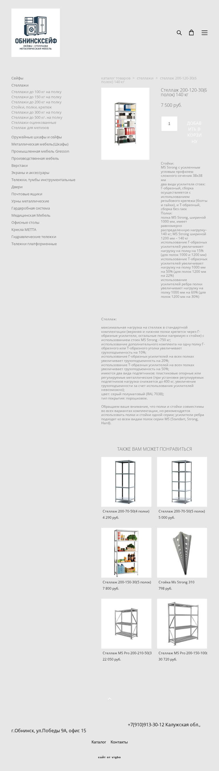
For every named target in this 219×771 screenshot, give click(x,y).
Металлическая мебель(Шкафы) (39, 144)
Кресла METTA (23, 229)
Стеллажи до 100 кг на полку (36, 91)
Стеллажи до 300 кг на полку (36, 112)
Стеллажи (20, 85)
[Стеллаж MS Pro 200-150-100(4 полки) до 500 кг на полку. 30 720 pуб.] (182, 624)
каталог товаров (115, 78)
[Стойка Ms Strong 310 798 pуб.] (182, 553)
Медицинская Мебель (30, 215)
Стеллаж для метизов (30, 127)
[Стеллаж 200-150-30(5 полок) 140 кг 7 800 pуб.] (126, 553)
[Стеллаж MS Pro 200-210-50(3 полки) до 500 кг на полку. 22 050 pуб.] (126, 624)
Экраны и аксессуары (30, 172)
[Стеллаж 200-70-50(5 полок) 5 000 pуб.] (182, 482)
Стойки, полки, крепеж (31, 107)
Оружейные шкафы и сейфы (36, 137)
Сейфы (17, 78)
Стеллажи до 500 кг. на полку (36, 117)
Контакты (119, 742)
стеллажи (145, 78)
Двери (17, 186)
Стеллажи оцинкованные (33, 122)
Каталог (99, 742)
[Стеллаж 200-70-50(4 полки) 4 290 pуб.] (126, 482)
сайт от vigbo (109, 757)
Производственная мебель (35, 158)
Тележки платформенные (34, 243)
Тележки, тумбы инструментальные (43, 179)
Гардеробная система (30, 208)
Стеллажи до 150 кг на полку (36, 96)
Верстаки (19, 165)
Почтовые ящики (26, 193)
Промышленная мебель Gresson (40, 151)
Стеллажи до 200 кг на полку (36, 101)
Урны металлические (30, 201)
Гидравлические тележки (33, 236)
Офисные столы (25, 222)
